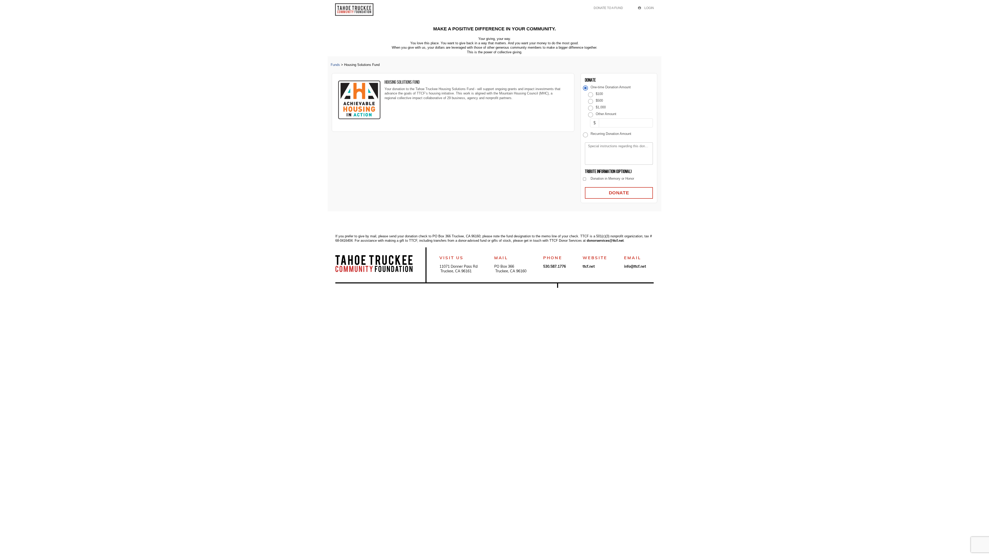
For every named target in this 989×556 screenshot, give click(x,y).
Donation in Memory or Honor (612, 178)
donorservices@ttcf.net (605, 240)
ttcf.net (589, 266)
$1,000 (601, 107)
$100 (599, 94)
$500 (599, 100)
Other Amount (606, 114)
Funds (335, 65)
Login (649, 8)
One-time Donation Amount (610, 87)
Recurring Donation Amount (611, 134)
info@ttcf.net (635, 266)
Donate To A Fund (608, 8)
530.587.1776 (554, 266)
